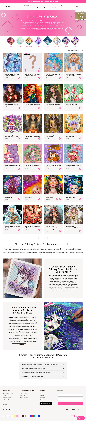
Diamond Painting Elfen (72, 251)
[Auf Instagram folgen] (6, 410)
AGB (40, 393)
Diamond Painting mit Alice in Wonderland (27, 252)
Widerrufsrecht (43, 399)
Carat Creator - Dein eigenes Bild (37, 7)
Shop (25, 7)
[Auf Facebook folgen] (3, 410)
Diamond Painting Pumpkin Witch (25, 328)
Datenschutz (42, 397)
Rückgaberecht (6, 399)
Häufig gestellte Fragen (8, 393)
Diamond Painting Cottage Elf (17, 325)
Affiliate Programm (24, 393)
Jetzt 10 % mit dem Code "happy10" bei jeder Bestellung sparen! (43, 1)
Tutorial (54, 7)
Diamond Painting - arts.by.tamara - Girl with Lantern (72, 228)
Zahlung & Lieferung (7, 397)
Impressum (42, 395)
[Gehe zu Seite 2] (46, 237)
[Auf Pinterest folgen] (9, 410)
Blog (49, 7)
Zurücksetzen (57, 5)
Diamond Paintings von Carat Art (19, 343)
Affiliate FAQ (22, 395)
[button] (77, 6)
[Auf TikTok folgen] (12, 410)
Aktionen (60, 7)
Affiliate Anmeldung (24, 397)
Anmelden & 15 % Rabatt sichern (70, 403)
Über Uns (5, 404)
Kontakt (4, 395)
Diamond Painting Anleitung (9, 402)
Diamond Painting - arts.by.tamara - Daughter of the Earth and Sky (52, 228)
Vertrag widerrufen (45, 403)
